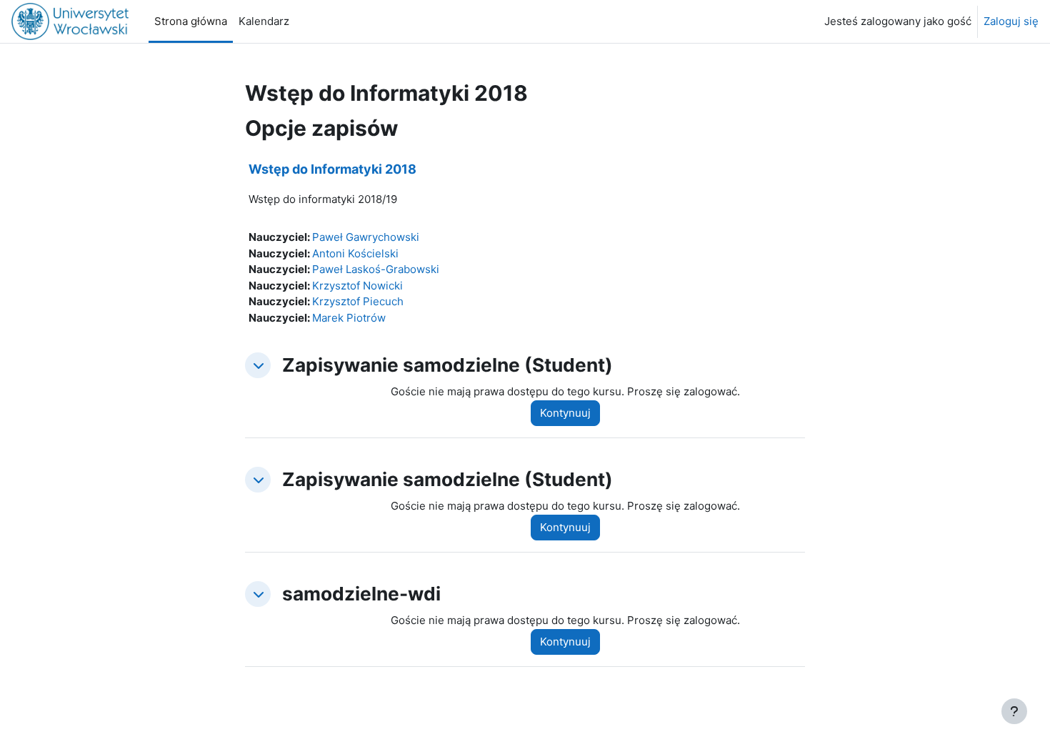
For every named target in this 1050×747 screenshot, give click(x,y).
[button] (258, 365)
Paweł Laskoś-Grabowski (375, 269)
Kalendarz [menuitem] (264, 21)
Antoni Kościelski (355, 253)
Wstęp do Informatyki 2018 (332, 169)
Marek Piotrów (349, 318)
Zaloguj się (1011, 21)
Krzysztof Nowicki (357, 285)
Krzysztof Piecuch (358, 301)
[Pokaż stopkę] (1014, 711)
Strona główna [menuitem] (190, 21)
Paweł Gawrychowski (365, 237)
